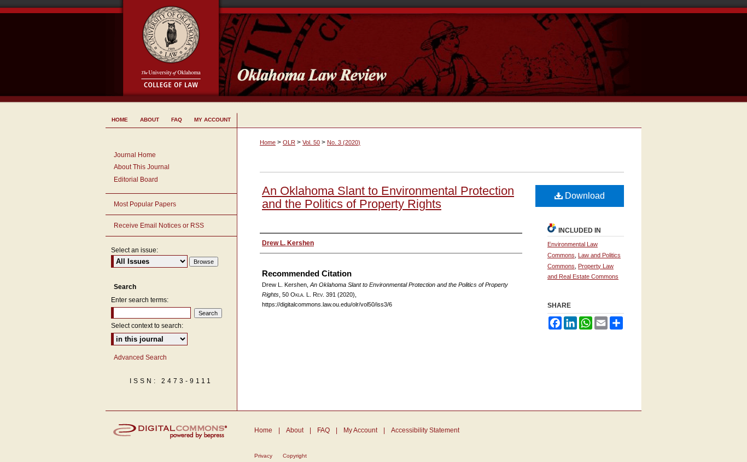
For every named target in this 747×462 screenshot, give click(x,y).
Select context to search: (147, 326)
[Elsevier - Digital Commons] (171, 431)
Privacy (263, 456)
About (295, 430)
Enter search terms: (139, 300)
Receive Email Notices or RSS (159, 225)
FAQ (323, 430)
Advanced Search (140, 357)
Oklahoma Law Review (435, 51)
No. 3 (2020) (343, 142)
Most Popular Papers (145, 204)
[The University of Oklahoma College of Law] (167, 5)
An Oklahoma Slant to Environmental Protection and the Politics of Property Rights (388, 197)
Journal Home (135, 155)
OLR (289, 142)
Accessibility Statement (425, 430)
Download (584, 195)
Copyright (295, 456)
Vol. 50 (311, 142)
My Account (360, 430)
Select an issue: (134, 250)
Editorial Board (136, 179)
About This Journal (142, 167)
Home (268, 142)
